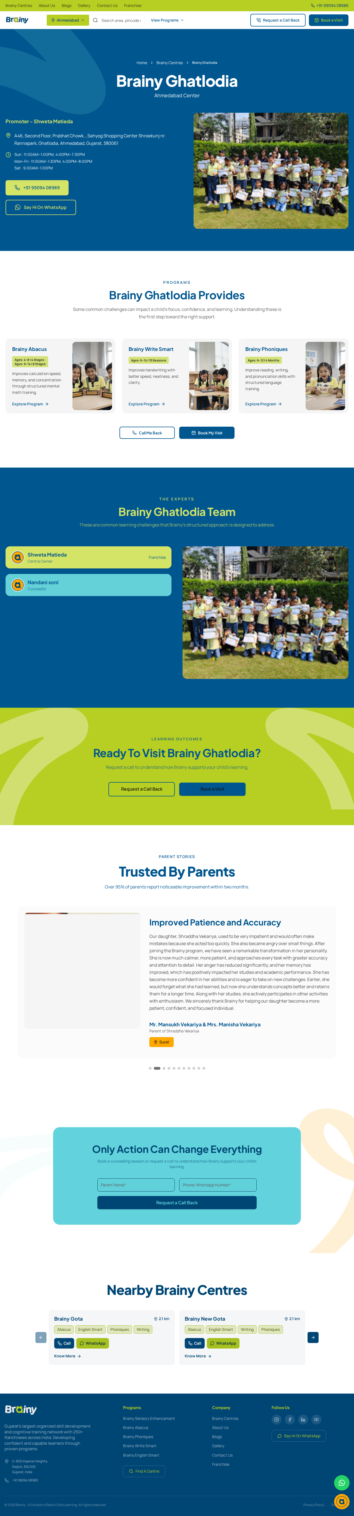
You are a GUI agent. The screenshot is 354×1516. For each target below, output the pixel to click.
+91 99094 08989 (41, 188)
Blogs (66, 5)
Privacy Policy (313, 1505)
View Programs (165, 20)
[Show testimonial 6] (179, 1068)
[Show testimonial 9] (193, 1068)
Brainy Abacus (135, 1427)
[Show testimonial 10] (198, 1068)
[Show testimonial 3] (164, 1068)
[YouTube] (316, 1420)
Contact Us (107, 5)
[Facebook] (290, 1420)
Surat (164, 1042)
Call (67, 1343)
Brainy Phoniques (138, 1436)
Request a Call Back (281, 20)
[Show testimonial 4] (169, 1068)
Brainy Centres (19, 5)
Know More (64, 1355)
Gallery (84, 5)
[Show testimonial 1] (150, 1068)
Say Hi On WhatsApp (45, 207)
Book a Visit (332, 20)
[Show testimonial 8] (189, 1068)
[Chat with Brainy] (342, 1501)
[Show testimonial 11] (203, 1068)
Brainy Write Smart (140, 1445)
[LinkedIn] (303, 1420)
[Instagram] (277, 1420)
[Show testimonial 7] (184, 1068)
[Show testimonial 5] (174, 1068)
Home (142, 62)
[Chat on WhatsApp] (342, 1483)
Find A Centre (147, 1471)
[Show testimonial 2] (157, 1068)
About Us (47, 5)
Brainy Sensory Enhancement (149, 1418)
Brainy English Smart (141, 1455)
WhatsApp (96, 1343)
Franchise (132, 5)
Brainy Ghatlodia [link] (204, 63)
